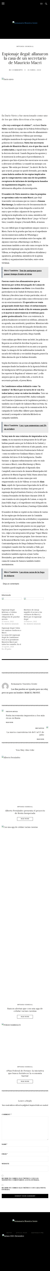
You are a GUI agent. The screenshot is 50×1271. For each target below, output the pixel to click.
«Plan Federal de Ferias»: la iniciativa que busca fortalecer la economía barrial (25, 1073)
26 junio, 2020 (34, 70)
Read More (25, 819)
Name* (4, 1144)
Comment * (7, 1114)
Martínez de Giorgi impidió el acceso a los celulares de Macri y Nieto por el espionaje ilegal (33, 614)
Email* (5, 1154)
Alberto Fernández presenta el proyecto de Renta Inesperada (25, 812)
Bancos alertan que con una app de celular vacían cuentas (25, 1009)
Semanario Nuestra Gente (24, 684)
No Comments (16, 70)
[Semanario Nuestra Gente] (25, 22)
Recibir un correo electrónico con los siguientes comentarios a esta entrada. (21, 1179)
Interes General (25, 46)
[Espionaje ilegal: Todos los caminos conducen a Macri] (13, 638)
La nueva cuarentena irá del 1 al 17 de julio (25, 733)
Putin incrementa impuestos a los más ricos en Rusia (25, 716)
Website (5, 1164)
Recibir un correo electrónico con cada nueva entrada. (24, 1188)
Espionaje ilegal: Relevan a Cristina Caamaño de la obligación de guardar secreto (11, 614)
